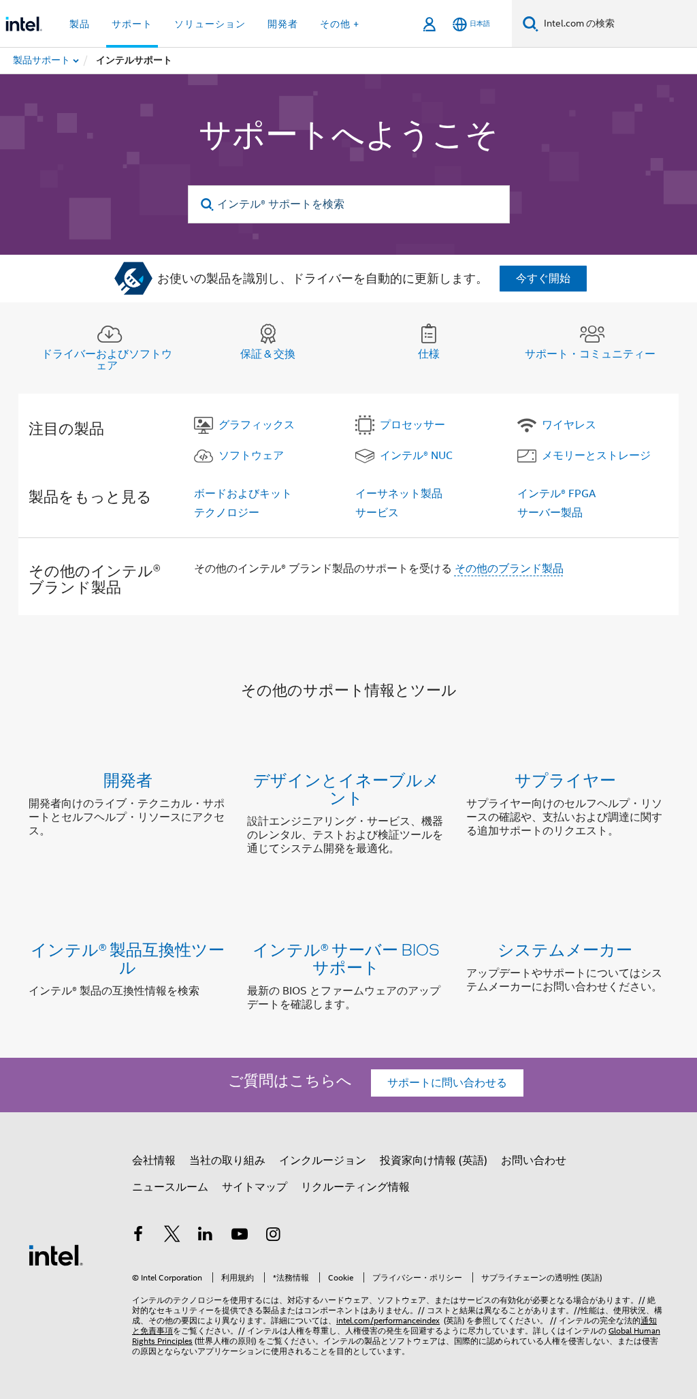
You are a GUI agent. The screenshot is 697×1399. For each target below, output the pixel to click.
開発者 (127, 779)
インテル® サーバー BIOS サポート (346, 958)
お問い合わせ (533, 1160)
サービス (377, 513)
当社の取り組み (227, 1160)
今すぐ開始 (543, 278)
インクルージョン (322, 1160)
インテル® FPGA (556, 494)
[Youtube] (239, 1236)
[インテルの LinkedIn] (205, 1236)
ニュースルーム (170, 1187)
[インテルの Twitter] (172, 1236)
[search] (208, 204)
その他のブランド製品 (509, 569)
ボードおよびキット (243, 494)
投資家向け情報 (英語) (433, 1160)
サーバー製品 (550, 513)
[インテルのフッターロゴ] (56, 1254)
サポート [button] (132, 24)
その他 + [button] (339, 24)
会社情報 (154, 1160)
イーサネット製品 (398, 494)
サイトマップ (254, 1187)
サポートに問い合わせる (447, 1083)
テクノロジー (226, 513)
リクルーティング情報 (355, 1187)
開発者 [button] (283, 24)
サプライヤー (565, 779)
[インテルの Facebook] (138, 1236)
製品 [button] (79, 24)
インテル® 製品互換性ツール (128, 958)
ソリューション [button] (210, 24)
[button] (348, 817)
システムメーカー (565, 949)
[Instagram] (273, 1236)
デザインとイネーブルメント (346, 788)
